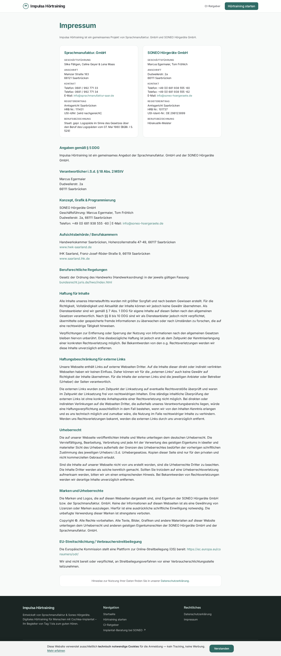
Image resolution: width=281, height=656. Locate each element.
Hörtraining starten (241, 6)
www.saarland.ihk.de (74, 258)
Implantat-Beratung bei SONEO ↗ (124, 630)
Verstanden (221, 648)
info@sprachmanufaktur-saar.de (94, 95)
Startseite (109, 614)
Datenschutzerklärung (175, 580)
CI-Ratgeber (212, 6)
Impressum (191, 619)
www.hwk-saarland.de (75, 247)
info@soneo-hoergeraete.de (174, 95)
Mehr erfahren (56, 650)
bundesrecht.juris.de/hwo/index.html (85, 282)
